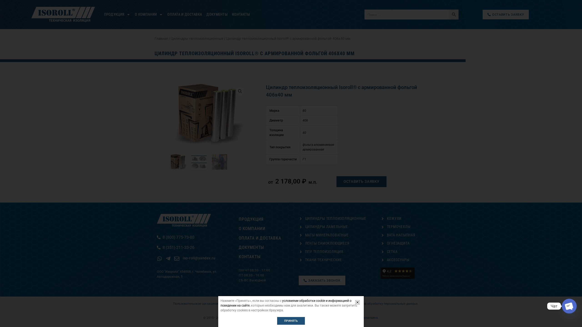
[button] (357, 302)
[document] (291, 163)
